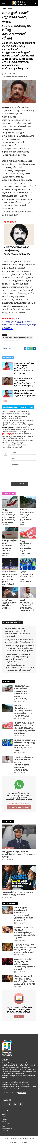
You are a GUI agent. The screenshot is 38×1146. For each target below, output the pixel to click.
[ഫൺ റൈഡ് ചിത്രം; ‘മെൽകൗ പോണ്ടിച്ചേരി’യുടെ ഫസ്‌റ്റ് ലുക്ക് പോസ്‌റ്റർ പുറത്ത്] (7, 929)
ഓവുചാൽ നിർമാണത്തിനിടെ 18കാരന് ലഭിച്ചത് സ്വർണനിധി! (19, 641)
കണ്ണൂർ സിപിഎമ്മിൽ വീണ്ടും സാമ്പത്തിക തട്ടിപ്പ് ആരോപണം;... (27, 547)
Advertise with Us (7, 1128)
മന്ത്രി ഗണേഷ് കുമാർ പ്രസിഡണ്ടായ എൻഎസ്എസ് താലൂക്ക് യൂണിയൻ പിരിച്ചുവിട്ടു (24, 382)
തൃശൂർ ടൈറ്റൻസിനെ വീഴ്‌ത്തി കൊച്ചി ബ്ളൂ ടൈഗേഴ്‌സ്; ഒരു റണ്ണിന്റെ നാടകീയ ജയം (24, 745)
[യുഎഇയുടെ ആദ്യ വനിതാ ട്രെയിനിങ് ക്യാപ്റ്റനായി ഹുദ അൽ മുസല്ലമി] (19, 837)
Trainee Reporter (11, 77)
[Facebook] (4, 1104)
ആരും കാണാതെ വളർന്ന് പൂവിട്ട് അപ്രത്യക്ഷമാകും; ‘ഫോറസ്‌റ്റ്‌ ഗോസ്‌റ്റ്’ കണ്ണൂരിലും (17, 658)
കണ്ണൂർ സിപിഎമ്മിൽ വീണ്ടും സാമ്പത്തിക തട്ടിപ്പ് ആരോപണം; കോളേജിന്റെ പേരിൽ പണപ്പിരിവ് (24, 727)
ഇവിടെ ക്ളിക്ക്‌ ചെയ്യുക (19, 807)
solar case (25, 335)
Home (4, 8)
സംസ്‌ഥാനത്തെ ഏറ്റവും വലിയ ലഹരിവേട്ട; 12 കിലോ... (9, 604)
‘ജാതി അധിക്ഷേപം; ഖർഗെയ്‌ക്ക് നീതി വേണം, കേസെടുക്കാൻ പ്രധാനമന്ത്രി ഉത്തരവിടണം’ (24, 763)
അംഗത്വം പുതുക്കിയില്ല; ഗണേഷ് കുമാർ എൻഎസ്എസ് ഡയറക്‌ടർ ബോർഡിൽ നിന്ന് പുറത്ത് (24, 368)
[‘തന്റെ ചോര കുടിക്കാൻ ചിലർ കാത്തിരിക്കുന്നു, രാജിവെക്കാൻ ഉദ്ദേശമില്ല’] (7, 393)
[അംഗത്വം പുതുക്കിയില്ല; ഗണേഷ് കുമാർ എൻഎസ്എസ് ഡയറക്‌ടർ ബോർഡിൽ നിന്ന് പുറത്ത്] (7, 366)
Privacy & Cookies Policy (26, 1139)
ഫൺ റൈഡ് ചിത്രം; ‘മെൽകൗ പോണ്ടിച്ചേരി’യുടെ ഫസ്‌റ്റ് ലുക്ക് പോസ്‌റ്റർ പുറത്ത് (25, 932)
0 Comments (6, 348)
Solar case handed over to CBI (11, 340)
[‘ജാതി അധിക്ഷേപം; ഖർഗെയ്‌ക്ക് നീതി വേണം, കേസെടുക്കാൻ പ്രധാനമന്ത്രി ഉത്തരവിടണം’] (28, 592)
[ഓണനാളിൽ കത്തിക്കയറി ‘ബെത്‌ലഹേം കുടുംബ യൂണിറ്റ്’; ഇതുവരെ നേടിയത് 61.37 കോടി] (7, 910)
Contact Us (22, 1093)
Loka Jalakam (5, 524)
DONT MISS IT (8, 681)
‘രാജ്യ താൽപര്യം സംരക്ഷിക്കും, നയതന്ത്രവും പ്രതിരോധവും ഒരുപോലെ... (9, 516)
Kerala (3, 1117)
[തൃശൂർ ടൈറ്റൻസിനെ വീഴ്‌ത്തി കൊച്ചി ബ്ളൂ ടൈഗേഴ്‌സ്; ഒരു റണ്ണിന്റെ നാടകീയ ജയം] (28, 564)
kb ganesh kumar (7, 337)
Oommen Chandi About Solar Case (23, 337)
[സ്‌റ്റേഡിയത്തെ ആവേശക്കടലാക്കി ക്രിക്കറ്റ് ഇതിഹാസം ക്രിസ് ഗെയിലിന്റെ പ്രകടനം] (10, 564)
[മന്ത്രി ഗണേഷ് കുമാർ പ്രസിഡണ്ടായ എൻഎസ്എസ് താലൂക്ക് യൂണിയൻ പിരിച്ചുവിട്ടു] (7, 381)
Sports (4, 586)
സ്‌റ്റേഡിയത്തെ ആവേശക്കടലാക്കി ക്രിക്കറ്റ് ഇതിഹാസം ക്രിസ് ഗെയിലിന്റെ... (9, 578)
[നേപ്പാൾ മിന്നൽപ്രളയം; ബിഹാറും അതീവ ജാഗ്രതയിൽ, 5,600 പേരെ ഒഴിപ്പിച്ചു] (28, 502)
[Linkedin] (15, 1104)
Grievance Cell (6, 1124)
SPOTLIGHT (7, 821)
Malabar (4, 1114)
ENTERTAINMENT (9, 903)
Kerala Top (11, 8)
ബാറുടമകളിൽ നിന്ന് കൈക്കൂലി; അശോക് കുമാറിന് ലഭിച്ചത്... (9, 547)
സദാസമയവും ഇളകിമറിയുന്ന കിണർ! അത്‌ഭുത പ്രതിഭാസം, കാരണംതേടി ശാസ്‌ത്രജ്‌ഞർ (19, 648)
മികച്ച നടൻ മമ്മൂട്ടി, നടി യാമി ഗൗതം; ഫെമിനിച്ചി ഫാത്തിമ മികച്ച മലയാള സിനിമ (24, 980)
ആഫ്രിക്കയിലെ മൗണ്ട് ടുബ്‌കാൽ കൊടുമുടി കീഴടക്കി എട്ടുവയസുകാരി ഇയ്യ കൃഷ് (19, 668)
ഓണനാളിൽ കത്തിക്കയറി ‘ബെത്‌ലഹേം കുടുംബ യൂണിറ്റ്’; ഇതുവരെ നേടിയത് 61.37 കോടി (23, 914)
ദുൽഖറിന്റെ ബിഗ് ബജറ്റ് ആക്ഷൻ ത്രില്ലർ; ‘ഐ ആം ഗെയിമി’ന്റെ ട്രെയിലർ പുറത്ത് (24, 964)
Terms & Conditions (10, 1139)
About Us (4, 1126)
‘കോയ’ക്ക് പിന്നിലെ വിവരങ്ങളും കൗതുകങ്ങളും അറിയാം (17, 893)
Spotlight (5, 888)
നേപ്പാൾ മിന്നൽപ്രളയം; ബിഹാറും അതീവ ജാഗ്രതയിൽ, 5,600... (27, 516)
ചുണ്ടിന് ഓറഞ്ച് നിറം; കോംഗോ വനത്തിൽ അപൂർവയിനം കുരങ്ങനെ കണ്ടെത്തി (17, 632)
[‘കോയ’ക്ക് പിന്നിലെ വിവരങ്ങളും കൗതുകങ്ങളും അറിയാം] (19, 877)
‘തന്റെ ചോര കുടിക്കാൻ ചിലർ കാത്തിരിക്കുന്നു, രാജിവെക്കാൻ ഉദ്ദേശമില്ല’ (25, 393)
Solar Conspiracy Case (14, 335)
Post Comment (19, 484)
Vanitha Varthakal (8, 848)
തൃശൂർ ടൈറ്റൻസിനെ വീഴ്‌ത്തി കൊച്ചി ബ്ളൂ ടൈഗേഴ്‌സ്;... (27, 576)
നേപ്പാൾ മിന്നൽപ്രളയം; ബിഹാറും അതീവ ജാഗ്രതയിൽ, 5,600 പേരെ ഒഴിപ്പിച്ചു (23, 710)
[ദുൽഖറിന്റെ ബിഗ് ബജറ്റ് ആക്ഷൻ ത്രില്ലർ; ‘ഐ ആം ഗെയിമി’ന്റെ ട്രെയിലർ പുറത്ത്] (7, 961)
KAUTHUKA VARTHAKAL (12, 622)
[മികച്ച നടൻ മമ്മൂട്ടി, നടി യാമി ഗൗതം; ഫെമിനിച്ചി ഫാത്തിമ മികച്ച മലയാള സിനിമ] (7, 978)
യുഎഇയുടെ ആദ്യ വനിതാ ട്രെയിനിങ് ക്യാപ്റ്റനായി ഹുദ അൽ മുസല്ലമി (18, 854)
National (22, 524)
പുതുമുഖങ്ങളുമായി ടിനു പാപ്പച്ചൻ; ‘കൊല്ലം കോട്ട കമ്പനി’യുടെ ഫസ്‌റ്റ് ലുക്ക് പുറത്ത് (25, 948)
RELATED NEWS (8, 358)
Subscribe (19, 1016)
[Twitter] (20, 1104)
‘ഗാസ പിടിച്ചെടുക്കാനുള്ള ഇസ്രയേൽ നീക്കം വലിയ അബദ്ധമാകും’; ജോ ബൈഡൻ (19, 323)
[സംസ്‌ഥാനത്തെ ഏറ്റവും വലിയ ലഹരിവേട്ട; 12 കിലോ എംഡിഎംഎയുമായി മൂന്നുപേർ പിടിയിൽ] (10, 592)
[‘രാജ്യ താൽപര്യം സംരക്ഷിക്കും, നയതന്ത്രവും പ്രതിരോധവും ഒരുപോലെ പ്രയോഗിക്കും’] (10, 502)
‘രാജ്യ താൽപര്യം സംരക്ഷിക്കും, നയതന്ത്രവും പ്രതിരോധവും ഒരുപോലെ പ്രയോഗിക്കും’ (22, 692)
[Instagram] (9, 1104)
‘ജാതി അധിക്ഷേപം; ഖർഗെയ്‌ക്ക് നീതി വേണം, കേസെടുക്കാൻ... (27, 606)
